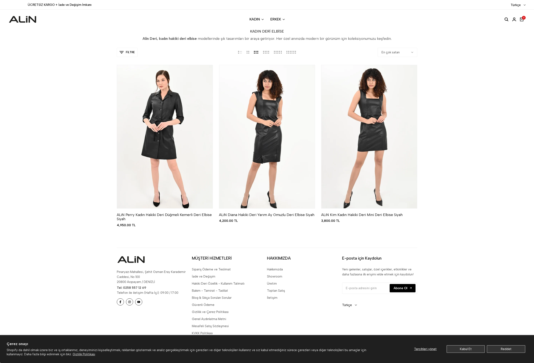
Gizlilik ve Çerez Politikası (210, 312)
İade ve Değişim (203, 276)
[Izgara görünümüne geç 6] (291, 52)
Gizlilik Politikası (84, 354)
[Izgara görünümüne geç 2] (248, 52)
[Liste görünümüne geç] (240, 52)
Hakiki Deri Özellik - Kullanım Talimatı (218, 283)
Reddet (506, 349)
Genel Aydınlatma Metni (209, 319)
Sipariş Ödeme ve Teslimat (211, 269)
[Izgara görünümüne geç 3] (256, 52)
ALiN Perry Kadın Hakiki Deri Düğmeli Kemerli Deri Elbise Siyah (164, 217)
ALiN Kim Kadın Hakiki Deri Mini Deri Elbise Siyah (362, 215)
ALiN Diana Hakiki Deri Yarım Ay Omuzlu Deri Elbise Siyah (266, 215)
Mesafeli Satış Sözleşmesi (210, 326)
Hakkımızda (275, 269)
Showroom (274, 276)
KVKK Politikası (202, 333)
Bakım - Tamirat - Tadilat (210, 291)
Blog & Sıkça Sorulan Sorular (212, 298)
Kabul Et (466, 349)
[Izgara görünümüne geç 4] (266, 52)
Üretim (272, 283)
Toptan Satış (276, 291)
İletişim (272, 298)
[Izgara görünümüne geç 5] (278, 52)
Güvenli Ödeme (203, 305)
